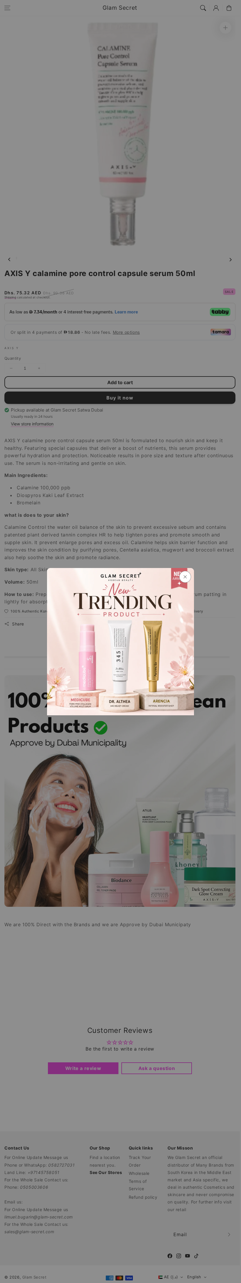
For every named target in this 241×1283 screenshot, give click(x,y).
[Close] (185, 577)
